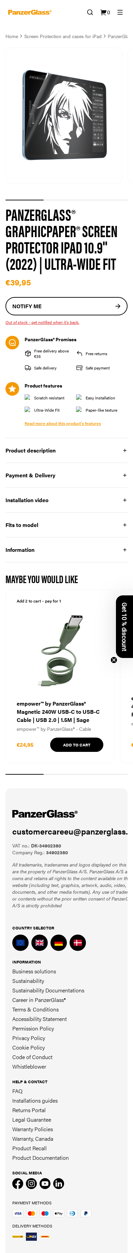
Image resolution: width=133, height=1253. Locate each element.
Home (11, 36)
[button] (124, 626)
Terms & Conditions (35, 1009)
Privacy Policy (28, 1038)
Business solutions (34, 971)
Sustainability (28, 981)
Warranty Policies (32, 1129)
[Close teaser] (113, 660)
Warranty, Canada (32, 1138)
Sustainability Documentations (48, 990)
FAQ (17, 1091)
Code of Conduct (32, 1057)
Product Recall (29, 1148)
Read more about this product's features (63, 423)
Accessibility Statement (39, 1019)
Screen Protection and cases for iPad (63, 36)
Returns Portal (29, 1110)
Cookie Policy (28, 1047)
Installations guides (35, 1100)
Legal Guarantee (31, 1119)
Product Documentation (40, 1157)
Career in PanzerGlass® (39, 1000)
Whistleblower (29, 1066)
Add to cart (76, 745)
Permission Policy (33, 1028)
